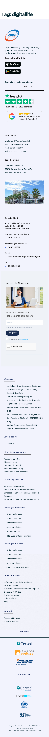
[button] (38, 5)
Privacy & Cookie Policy (33, 731)
